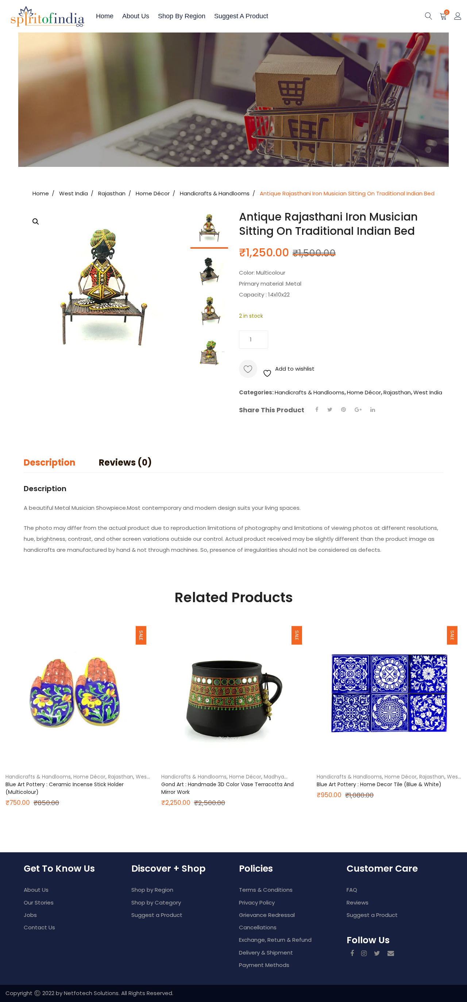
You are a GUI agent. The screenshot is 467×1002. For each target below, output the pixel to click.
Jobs (30, 915)
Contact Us (39, 927)
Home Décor (153, 193)
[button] (35, 221)
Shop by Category (156, 902)
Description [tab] (50, 462)
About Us (36, 890)
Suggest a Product (241, 16)
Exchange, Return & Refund (275, 940)
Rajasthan (112, 193)
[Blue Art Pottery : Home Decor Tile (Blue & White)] (389, 693)
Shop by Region (181, 16)
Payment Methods (264, 965)
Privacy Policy (257, 902)
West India (73, 193)
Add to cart (310, 339)
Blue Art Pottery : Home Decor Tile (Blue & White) (379, 784)
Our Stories (39, 902)
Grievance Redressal (267, 915)
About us (135, 16)
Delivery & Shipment (266, 952)
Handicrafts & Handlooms (215, 193)
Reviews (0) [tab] (125, 462)
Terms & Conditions (266, 890)
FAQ (352, 890)
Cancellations (258, 927)
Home (104, 16)
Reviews (357, 902)
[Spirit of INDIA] (31, 16)
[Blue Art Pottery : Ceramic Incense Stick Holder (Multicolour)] (77, 693)
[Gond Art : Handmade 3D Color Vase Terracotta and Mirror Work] (233, 693)
